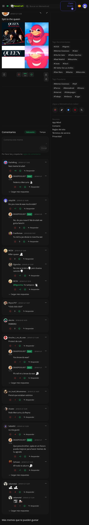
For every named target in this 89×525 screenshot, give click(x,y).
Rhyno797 (12, 303)
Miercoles (81, 72)
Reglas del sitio (58, 129)
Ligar (78, 96)
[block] (46, 79)
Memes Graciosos (62, 51)
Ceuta (57, 63)
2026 (57, 46)
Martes (70, 72)
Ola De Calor (60, 55)
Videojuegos (70, 92)
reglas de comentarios (32, 154)
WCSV (11, 250)
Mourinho (73, 59)
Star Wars (59, 72)
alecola (11, 320)
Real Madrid (60, 59)
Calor (76, 51)
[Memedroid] (7, 6)
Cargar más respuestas (20, 192)
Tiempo (43, 132)
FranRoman (18, 233)
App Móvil (56, 122)
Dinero (81, 88)
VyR (75, 84)
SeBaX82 (12, 426)
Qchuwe (16, 462)
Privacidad (57, 136)
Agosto (66, 46)
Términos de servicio (61, 133)
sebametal (12, 484)
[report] (46, 74)
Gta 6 (66, 63)
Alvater (11, 409)
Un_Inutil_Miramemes (17, 391)
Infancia (68, 96)
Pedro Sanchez (75, 55)
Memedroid (69, 88)
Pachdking (12, 162)
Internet (58, 92)
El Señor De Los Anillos (64, 68)
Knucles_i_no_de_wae (17, 337)
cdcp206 (12, 200)
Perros (57, 88)
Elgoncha (17, 264)
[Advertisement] (69, 23)
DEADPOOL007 (19, 176)
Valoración (30, 132)
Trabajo (58, 96)
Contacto (56, 126)
